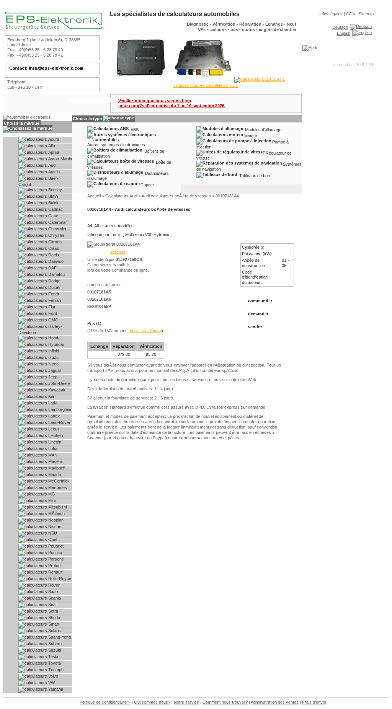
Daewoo (55, 261)
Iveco (53, 364)
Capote (147, 184)
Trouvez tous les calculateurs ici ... (205, 85)
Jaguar (54, 370)
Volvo (52, 676)
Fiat (51, 307)
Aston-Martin (59, 158)
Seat (52, 604)
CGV (350, 13)
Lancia (53, 416)
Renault (54, 572)
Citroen (54, 242)
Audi (51, 165)
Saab (52, 591)
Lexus (53, 429)
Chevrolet (56, 229)
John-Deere (58, 383)
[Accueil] (54, 28)
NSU (52, 533)
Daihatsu (56, 274)
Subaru (54, 643)
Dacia (53, 255)
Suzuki (54, 650)
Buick (53, 202)
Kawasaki (56, 390)
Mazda (54, 474)
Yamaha (55, 689)
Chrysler (55, 235)
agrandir (118, 252)
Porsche (55, 559)
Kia (50, 396)
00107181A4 (227, 196)
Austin (53, 172)
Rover (53, 585)
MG (51, 494)
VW (51, 682)
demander (260, 313)
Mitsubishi (57, 507)
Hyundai (55, 344)
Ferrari (54, 300)
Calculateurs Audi (121, 196)
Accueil (94, 196)
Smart (53, 624)
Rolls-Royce (59, 578)
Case (52, 216)
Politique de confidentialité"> (105, 702)
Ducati (53, 287)
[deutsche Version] (361, 26)
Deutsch (340, 27)
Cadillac (55, 209)
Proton (53, 565)
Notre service (186, 702)
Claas (53, 248)
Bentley (54, 189)
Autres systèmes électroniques (116, 144)
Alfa (51, 145)
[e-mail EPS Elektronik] (51, 70)
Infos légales (331, 13)
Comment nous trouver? (225, 702)
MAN (52, 455)
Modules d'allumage (263, 129)
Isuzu (53, 357)
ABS (135, 129)
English (343, 33)
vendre (255, 326)
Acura (53, 139)
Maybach (56, 468)
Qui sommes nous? (152, 702)
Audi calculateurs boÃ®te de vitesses (176, 196)
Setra (52, 611)
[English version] (362, 33)
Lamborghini (59, 409)
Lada (52, 403)
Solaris (54, 630)
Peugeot (55, 546)
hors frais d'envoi (146, 330)
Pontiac (54, 552)
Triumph (55, 669)
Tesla (52, 656)
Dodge (53, 281)
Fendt (53, 294)
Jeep (52, 377)
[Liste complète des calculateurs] (197, 79)
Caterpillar (57, 222)
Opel (52, 539)
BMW (52, 196)
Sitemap (366, 13)
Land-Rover (58, 422)
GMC (52, 320)
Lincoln (54, 442)
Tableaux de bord (255, 175)
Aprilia (53, 152)
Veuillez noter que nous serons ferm (171, 103)
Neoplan (55, 520)
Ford (52, 313)
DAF (52, 268)
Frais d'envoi (314, 702)
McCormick (58, 481)
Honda (53, 338)
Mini (51, 500)
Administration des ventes (275, 702)
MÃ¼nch (56, 513)
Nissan (54, 526)
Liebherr (55, 435)
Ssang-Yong (59, 637)
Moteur (250, 135)
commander (260, 300)
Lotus (53, 448)
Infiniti (53, 351)
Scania (54, 598)
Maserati (55, 461)
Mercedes (57, 487)
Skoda (53, 617)
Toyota (54, 663)
